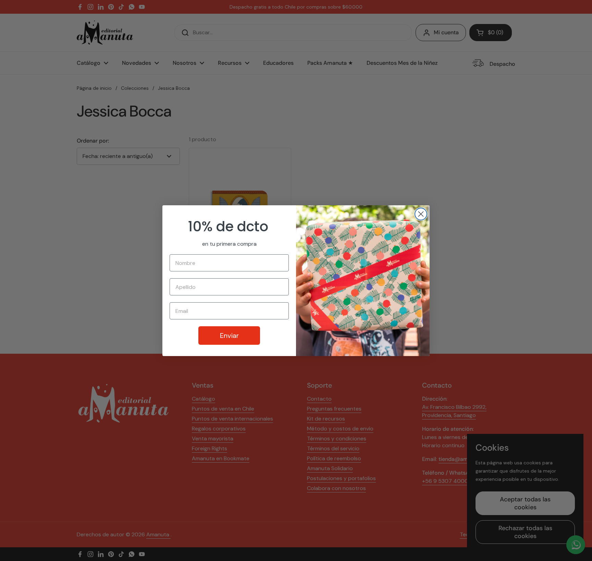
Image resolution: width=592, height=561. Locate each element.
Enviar (229, 335)
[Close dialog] (421, 214)
